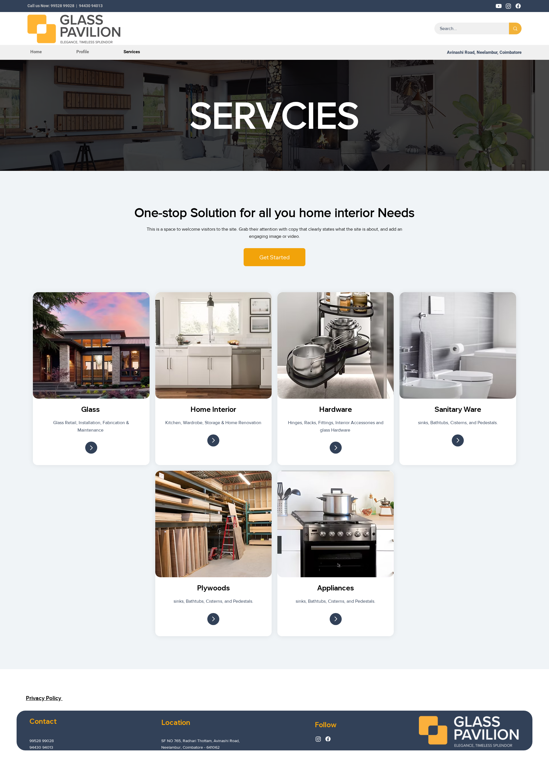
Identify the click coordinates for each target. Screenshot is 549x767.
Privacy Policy (44, 698)
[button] (274, 257)
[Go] (91, 448)
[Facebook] (328, 739)
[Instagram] (318, 739)
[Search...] (515, 28)
